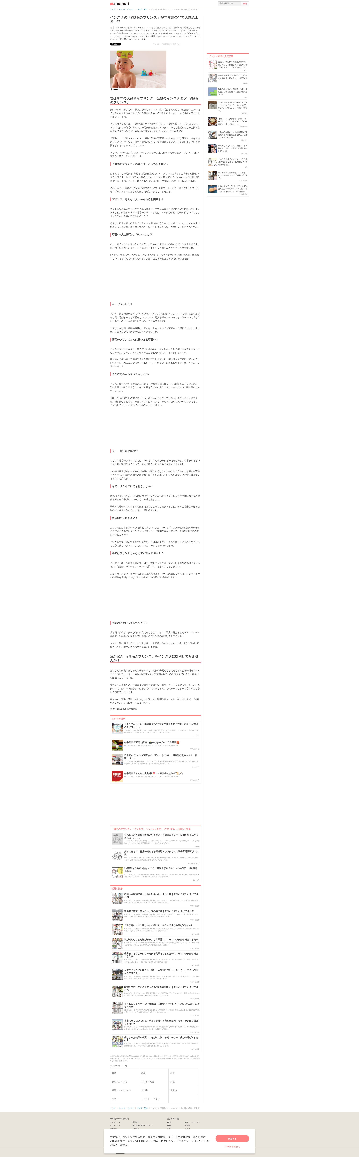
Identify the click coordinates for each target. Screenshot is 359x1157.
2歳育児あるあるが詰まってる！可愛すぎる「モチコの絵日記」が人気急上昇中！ (160, 870)
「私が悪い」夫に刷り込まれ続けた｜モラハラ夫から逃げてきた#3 (158, 925)
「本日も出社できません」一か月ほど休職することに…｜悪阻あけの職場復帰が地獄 (232, 162)
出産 (169, 1128)
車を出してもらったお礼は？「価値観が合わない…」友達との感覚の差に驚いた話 (232, 148)
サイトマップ (115, 1125)
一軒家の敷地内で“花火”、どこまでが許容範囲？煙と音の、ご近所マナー (232, 78)
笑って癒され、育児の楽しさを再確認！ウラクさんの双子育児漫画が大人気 (161, 853)
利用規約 (136, 1128)
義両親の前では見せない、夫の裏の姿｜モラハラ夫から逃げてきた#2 (159, 911)
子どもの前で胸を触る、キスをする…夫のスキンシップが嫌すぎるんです (232, 175)
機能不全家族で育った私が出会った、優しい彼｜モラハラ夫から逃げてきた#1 (161, 896)
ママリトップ (115, 1122)
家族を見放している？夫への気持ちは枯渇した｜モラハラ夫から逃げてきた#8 (161, 988)
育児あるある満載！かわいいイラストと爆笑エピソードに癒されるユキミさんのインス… (161, 836)
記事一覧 (113, 1128)
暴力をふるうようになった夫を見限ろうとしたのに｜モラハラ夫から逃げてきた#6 (161, 955)
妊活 (169, 1122)
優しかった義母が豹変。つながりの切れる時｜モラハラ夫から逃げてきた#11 (161, 1039)
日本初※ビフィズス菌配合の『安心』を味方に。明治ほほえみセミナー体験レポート (160, 757)
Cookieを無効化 (232, 1146)
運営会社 (136, 1122)
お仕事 (187, 1125)
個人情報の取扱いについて (143, 1125)
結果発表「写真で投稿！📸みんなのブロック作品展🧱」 (152, 742)
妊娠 (169, 1125)
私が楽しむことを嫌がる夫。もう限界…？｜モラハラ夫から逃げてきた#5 (161, 939)
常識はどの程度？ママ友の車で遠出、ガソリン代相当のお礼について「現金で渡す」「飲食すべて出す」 (232, 65)
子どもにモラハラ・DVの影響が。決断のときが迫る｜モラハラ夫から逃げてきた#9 (161, 1005)
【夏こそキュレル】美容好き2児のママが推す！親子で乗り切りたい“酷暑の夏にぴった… (161, 726)
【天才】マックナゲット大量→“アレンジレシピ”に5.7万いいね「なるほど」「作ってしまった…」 (232, 121)
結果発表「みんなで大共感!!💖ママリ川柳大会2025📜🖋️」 (154, 773)
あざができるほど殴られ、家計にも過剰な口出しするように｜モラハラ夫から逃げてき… (161, 972)
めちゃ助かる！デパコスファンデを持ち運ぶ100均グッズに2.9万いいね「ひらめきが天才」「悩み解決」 (232, 189)
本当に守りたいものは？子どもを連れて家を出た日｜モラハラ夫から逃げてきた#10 (161, 1022)
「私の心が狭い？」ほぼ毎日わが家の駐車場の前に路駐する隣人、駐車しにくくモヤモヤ (232, 135)
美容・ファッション (192, 1122)
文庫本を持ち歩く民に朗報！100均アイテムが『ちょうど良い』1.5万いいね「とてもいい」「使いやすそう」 (232, 106)
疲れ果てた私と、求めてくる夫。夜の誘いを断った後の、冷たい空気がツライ (232, 91)
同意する (232, 1138)
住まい (187, 1128)
